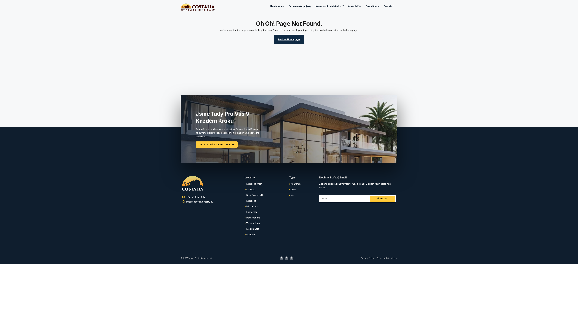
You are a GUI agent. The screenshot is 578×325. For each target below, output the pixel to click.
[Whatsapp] (291, 258)
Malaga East (252, 228)
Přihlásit (383, 198)
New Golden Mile (255, 195)
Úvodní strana (277, 6)
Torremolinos (253, 223)
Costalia (388, 6)
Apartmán (296, 183)
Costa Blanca (372, 6)
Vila (292, 195)
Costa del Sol (354, 6)
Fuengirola (251, 211)
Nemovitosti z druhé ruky (328, 6)
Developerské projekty (300, 6)
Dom (293, 189)
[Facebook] (281, 258)
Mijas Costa (252, 206)
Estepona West (254, 183)
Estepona (251, 200)
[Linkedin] (286, 258)
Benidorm (251, 234)
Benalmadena (253, 217)
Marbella (250, 189)
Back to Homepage (289, 39)
